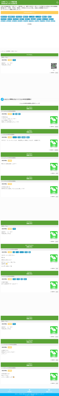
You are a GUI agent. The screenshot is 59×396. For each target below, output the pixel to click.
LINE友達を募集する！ (29, 12)
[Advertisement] (29, 37)
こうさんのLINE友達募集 (7, 134)
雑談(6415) (44, 16)
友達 (16, 113)
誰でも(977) (42, 21)
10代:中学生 (4, 60)
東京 (22, 279)
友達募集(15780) (11, 16)
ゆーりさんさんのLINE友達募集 (9, 249)
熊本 (19, 113)
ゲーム (17, 252)
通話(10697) (25, 16)
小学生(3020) (15, 19)
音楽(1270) (3, 21)
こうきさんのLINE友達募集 (8, 368)
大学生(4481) (3, 19)
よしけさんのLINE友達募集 (8, 181)
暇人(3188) (9, 19)
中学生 (14, 60)
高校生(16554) (4, 16)
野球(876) (48, 21)
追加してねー (4, 57)
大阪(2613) (27, 19)
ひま (14, 252)
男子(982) (37, 21)
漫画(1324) (51, 19)
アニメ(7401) (38, 16)
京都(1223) (9, 21)
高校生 (28, 137)
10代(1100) (20, 21)
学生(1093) (25, 21)
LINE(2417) (33, 19)
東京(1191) (14, 21)
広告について (49, 391)
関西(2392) (39, 19)
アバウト (10, 391)
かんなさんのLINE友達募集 (8, 157)
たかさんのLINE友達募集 (7, 276)
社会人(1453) (45, 19)
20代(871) (53, 21)
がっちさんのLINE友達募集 (8, 111)
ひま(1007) (31, 21)
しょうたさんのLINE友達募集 (9, 344)
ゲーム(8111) (31, 16)
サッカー (15, 137)
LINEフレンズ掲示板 (9, 2)
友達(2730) (22, 19)
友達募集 (10, 60)
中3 (13, 113)
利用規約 (29, 391)
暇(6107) (49, 16)
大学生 (18, 279)
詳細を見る (29, 108)
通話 (30, 252)
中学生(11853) (19, 16)
